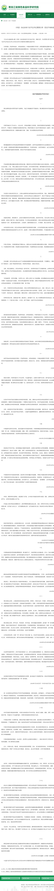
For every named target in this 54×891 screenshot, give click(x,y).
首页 (9, 20)
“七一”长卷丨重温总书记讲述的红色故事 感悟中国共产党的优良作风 (21, 868)
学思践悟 (14, 20)
